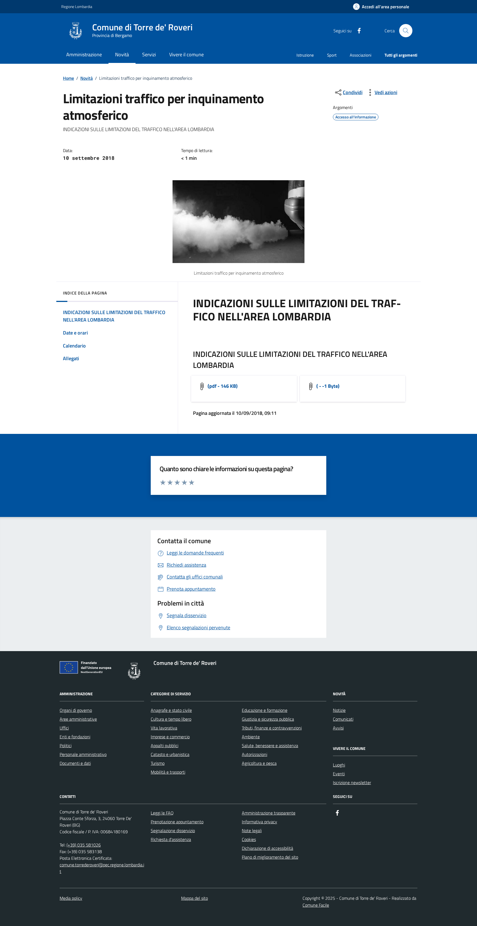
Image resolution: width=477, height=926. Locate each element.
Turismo (158, 763)
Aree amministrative (78, 719)
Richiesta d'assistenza (171, 839)
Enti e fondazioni (75, 736)
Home (68, 78)
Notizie (339, 710)
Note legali (252, 830)
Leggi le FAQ (162, 813)
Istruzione (305, 55)
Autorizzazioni (254, 754)
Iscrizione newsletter (352, 782)
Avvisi (338, 728)
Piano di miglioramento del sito (270, 857)
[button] (381, 7)
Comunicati (343, 719)
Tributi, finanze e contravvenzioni (272, 728)
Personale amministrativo (83, 754)
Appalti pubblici (164, 745)
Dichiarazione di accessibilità (267, 848)
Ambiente (251, 736)
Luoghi (339, 765)
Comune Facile (316, 905)
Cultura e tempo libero (171, 719)
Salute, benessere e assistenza (270, 745)
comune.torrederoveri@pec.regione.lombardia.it (102, 868)
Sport (331, 55)
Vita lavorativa (164, 728)
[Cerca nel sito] (405, 30)
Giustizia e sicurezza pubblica (268, 719)
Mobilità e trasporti (168, 772)
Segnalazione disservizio (173, 830)
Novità (86, 78)
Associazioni (360, 55)
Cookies (249, 839)
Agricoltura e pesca (259, 763)
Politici (65, 745)
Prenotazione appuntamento (177, 821)
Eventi (339, 773)
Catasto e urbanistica (170, 754)
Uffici (64, 728)
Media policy (71, 898)
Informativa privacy (259, 821)
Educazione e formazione (264, 710)
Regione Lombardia (76, 6)
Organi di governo (76, 710)
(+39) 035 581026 (84, 845)
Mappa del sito (194, 898)
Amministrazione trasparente (268, 813)
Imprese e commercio (170, 736)
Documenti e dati (75, 763)
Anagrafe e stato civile (171, 710)
